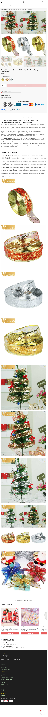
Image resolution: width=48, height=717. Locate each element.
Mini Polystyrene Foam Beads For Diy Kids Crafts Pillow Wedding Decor (29, 628)
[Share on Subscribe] (17, 110)
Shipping (3, 682)
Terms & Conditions (5, 669)
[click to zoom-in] (23, 33)
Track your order (4, 675)
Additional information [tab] (27, 117)
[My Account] (42, 2)
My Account (3, 674)
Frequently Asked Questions (7, 677)
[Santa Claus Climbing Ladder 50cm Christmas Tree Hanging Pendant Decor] (10, 617)
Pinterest (3, 695)
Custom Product (4, 684)
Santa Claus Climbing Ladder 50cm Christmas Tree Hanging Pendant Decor (10, 628)
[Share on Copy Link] (20, 110)
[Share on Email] (15, 110)
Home (2, 9)
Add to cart (26, 85)
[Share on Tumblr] (12, 110)
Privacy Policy (4, 667)
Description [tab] (17, 117)
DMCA (2, 690)
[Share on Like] (2, 110)
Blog (2, 665)
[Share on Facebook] (5, 110)
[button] (5, 85)
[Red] (7, 79)
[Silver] (11, 79)
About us (3, 664)
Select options (10, 633)
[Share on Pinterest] (10, 110)
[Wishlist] (17, 609)
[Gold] (3, 79)
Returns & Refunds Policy (6, 679)
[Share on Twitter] (7, 110)
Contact (2, 689)
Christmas (6, 9)
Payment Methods (5, 681)
